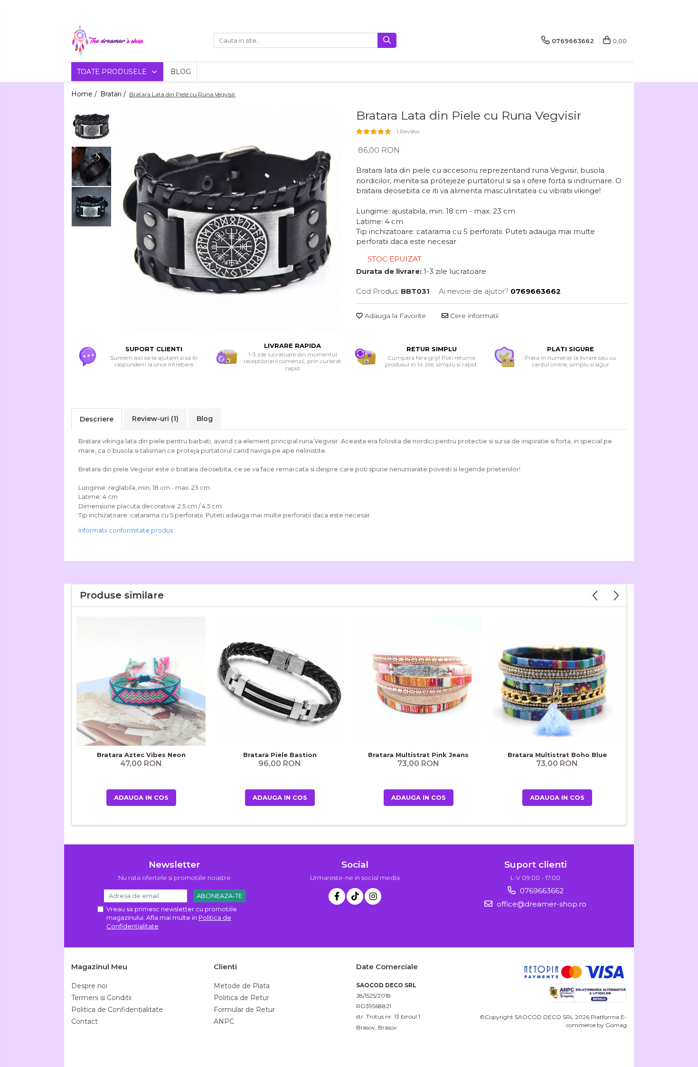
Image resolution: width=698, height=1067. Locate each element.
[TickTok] (355, 896)
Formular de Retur (244, 1009)
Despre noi (89, 986)
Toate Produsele (113, 71)
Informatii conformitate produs (125, 530)
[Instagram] (373, 896)
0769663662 (541, 890)
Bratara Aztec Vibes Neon (141, 754)
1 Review (408, 131)
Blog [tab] (205, 418)
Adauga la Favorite (394, 315)
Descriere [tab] (96, 419)
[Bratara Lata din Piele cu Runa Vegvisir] (229, 218)
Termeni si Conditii (101, 997)
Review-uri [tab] (155, 418)
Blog (180, 71)
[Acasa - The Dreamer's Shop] (118, 40)
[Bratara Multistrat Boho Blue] (557, 681)
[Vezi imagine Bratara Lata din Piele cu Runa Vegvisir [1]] (91, 166)
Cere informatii (473, 315)
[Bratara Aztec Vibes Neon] (141, 681)
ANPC (224, 1021)
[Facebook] (337, 896)
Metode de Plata (242, 986)
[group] (229, 218)
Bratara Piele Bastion (280, 754)
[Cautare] (386, 40)
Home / (85, 94)
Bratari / (114, 94)
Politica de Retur (241, 997)
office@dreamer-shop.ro (540, 903)
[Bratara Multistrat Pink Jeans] (418, 681)
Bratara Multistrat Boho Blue (557, 754)
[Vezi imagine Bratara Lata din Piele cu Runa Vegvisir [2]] (91, 206)
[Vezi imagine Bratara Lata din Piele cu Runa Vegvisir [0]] (91, 126)
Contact (84, 1021)
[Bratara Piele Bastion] (279, 681)
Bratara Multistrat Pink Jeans (418, 754)
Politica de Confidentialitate (117, 1009)
